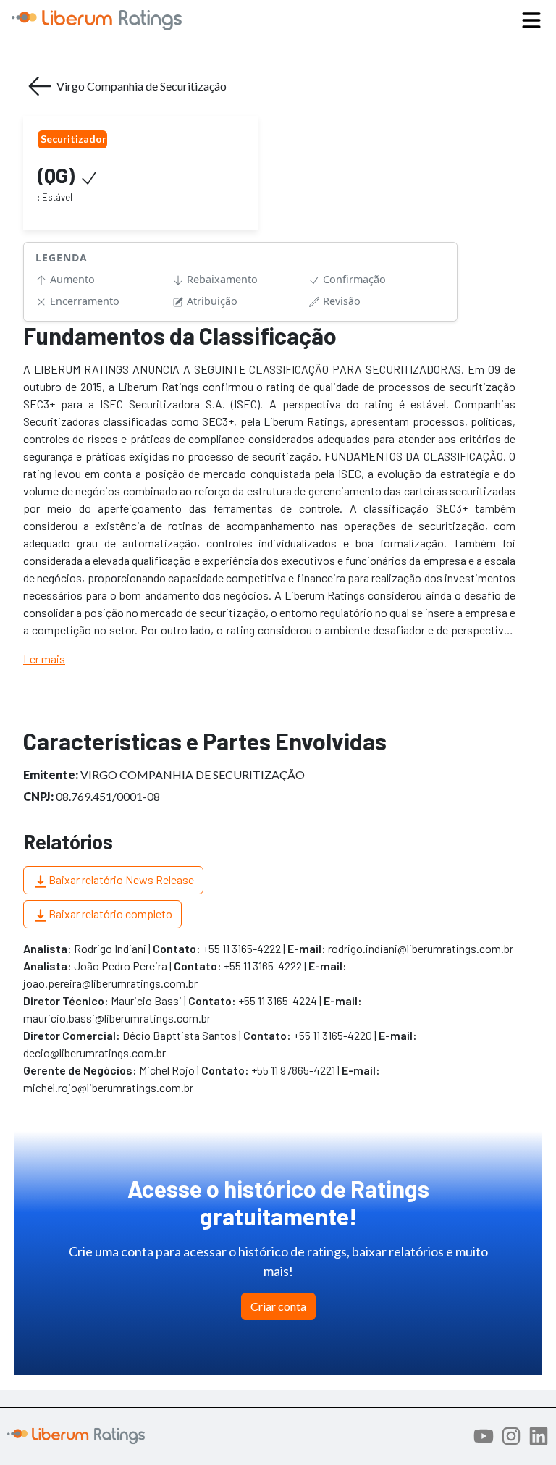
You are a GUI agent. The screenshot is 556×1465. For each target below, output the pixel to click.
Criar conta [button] (278, 1306)
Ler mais (44, 659)
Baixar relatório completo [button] (110, 913)
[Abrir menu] (531, 20)
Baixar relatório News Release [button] (121, 879)
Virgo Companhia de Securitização (141, 86)
